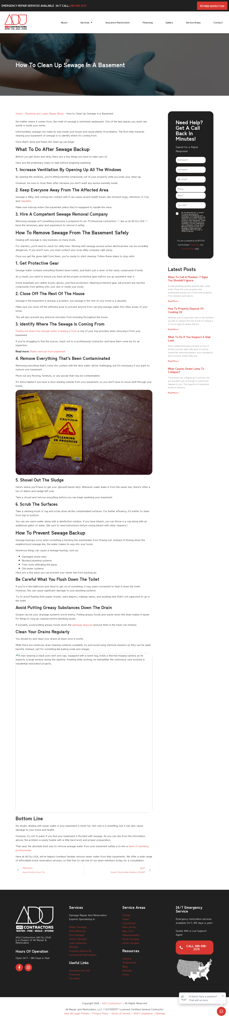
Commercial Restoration (83, 955)
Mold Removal (77, 931)
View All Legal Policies (76, 1013)
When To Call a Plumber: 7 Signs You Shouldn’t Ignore (188, 278)
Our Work (74, 978)
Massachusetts (130, 935)
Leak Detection (78, 943)
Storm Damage (78, 939)
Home (19, 113)
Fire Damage (76, 935)
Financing (74, 974)
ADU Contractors (112, 1003)
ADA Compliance (143, 1013)
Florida (126, 915)
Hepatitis (26, 201)
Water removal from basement (47, 351)
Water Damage (77, 927)
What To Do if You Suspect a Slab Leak (189, 338)
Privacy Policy (194, 244)
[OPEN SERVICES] (91, 22)
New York (127, 931)
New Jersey (129, 927)
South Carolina (130, 939)
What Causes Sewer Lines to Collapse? (186, 370)
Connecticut (129, 923)
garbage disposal (82, 625)
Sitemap (160, 1013)
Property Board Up (80, 951)
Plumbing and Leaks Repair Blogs (44, 113)
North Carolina (130, 943)
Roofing (73, 947)
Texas (125, 919)
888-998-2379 (78, 5)
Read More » (173, 301)
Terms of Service (188, 248)
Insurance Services (79, 970)
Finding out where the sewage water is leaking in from (46, 331)
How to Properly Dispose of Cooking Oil (186, 310)
